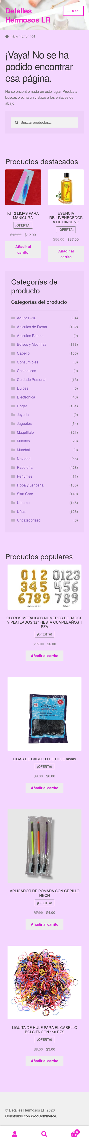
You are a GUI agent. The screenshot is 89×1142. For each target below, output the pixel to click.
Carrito (68, 1130)
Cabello (23, 353)
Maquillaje (25, 432)
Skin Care (25, 493)
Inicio (14, 36)
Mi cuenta (15, 1134)
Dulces (22, 388)
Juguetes (24, 423)
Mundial (23, 449)
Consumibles (27, 362)
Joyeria (23, 414)
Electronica (26, 397)
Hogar (22, 405)
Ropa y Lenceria (30, 485)
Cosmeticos (26, 370)
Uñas (21, 511)
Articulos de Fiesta (32, 326)
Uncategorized (29, 520)
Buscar (44, 1134)
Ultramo (23, 502)
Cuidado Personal (31, 379)
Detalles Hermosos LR (27, 15)
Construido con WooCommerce (30, 1116)
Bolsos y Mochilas (31, 344)
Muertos (23, 441)
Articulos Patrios (30, 335)
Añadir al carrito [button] (23, 249)
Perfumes (24, 476)
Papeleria (25, 467)
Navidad (24, 458)
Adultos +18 (26, 317)
